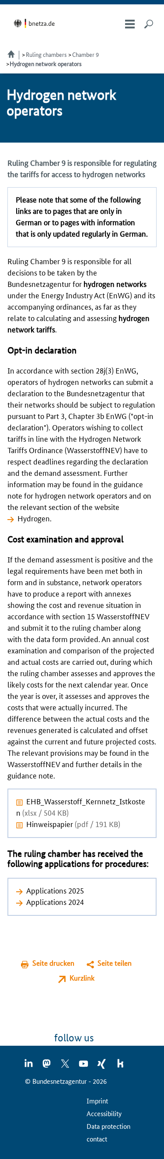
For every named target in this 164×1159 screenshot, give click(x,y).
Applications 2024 (55, 901)
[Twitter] (65, 1066)
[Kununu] (120, 1066)
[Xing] (102, 1066)
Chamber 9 (85, 54)
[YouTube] (84, 1066)
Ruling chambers (46, 54)
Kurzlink (82, 977)
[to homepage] (36, 23)
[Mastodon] (47, 1066)
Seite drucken (53, 962)
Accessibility (104, 1113)
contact (97, 1138)
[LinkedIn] (29, 1066)
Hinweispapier (73, 823)
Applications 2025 (55, 890)
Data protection (108, 1126)
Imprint (97, 1100)
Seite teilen (115, 962)
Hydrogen (33, 518)
